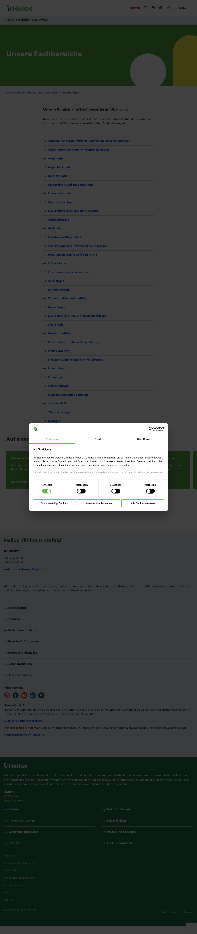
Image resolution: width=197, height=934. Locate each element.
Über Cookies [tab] (144, 439)
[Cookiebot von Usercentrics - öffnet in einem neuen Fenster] (150, 429)
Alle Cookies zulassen (143, 503)
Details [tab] (98, 439)
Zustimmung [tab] (52, 439)
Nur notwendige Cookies (54, 503)
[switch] (81, 491)
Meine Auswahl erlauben (98, 503)
